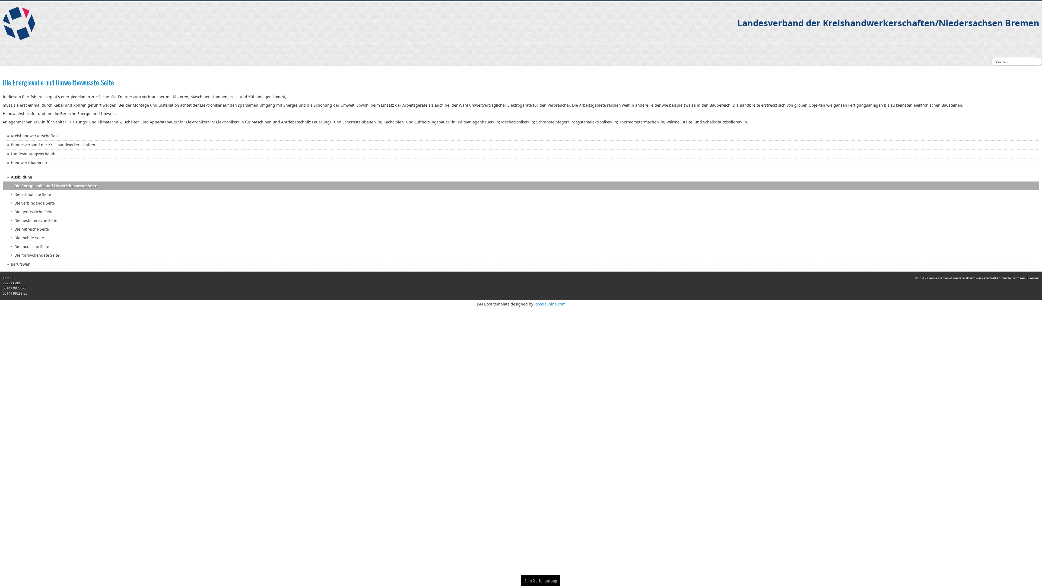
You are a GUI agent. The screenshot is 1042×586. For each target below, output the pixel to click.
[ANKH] (19, 23)
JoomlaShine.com (550, 304)
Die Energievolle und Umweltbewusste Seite (58, 82)
